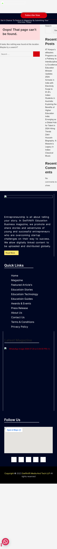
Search (48, 25)
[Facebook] (14, 459)
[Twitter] (43, 459)
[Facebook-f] (3, 17)
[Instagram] (8, 17)
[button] (5, 541)
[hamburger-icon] (53, 21)
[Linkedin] (19, 17)
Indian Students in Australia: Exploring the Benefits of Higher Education (50, 104)
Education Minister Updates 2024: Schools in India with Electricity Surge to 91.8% (49, 79)
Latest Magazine (18, 340)
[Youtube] (28, 459)
